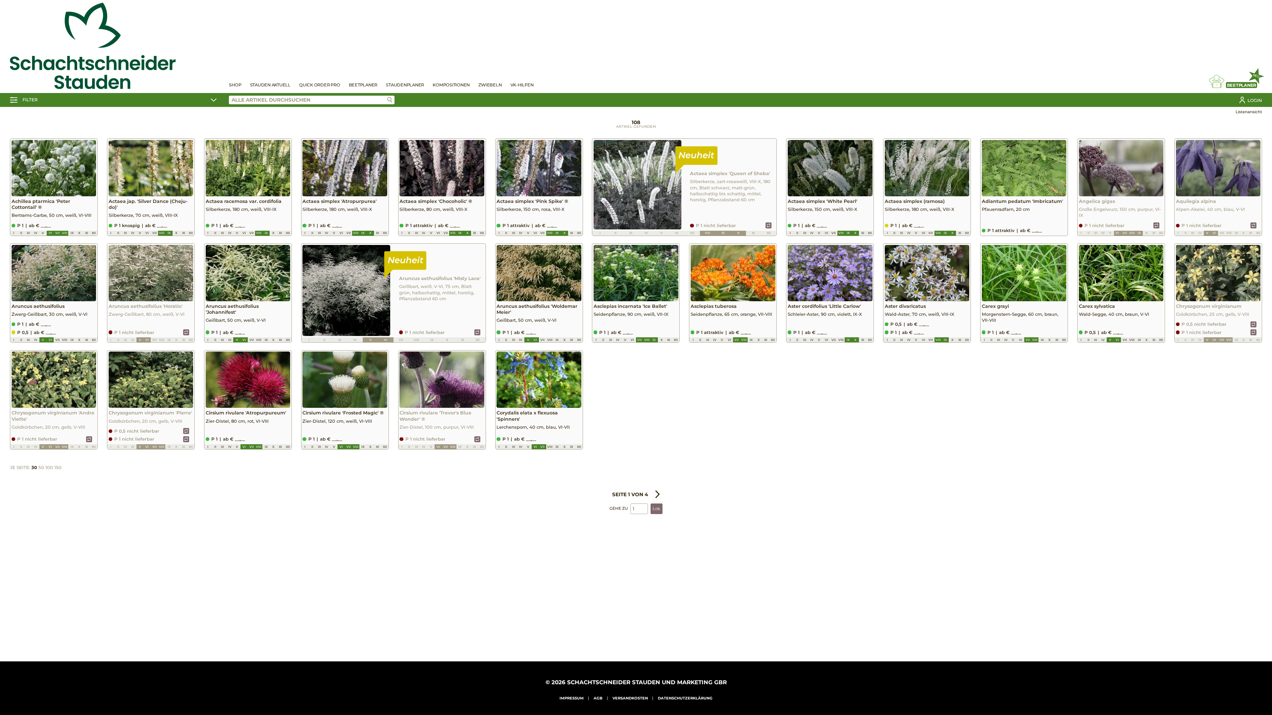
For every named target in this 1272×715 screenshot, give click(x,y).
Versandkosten (630, 698)
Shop (235, 84)
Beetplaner (363, 84)
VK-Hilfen (522, 84)
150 (58, 467)
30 (34, 467)
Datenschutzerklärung (685, 698)
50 (41, 467)
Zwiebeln (490, 84)
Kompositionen (451, 84)
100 (49, 467)
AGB (598, 698)
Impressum (571, 698)
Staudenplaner (405, 84)
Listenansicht (1249, 111)
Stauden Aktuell (270, 84)
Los (656, 508)
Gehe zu (619, 508)
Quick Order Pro (319, 84)
